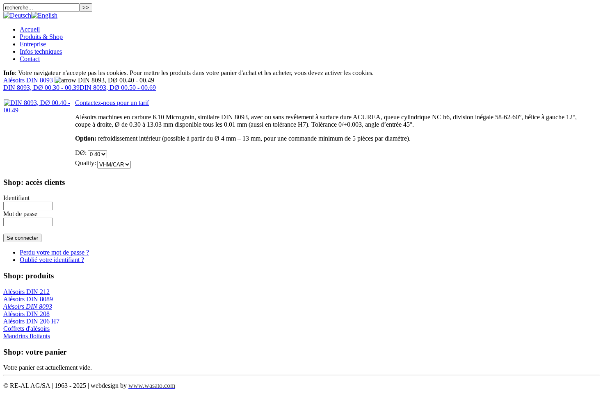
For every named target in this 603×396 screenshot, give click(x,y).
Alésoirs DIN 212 (26, 291)
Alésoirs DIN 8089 (28, 299)
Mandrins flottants (26, 335)
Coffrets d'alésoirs (26, 328)
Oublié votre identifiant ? (52, 259)
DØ (80, 152)
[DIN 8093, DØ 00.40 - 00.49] (39, 110)
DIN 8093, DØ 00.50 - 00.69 (118, 87)
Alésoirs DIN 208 (26, 313)
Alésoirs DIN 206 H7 (31, 321)
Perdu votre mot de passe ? (54, 252)
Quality (84, 162)
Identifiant (16, 197)
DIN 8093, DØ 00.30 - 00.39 (41, 87)
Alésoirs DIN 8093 (28, 80)
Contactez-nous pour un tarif (112, 102)
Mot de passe (20, 213)
